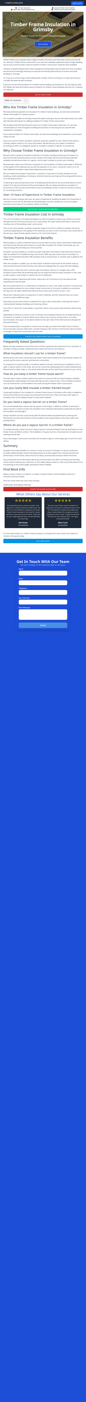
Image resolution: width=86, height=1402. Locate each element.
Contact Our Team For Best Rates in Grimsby (43, 336)
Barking (27, 485)
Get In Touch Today (43, 95)
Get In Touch (77, 3)
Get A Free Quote (43, 541)
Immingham (19, 485)
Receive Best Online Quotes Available (43, 209)
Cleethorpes (8, 485)
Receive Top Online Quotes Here (43, 489)
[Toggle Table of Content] (24, 100)
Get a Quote (43, 44)
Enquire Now (43, 547)
